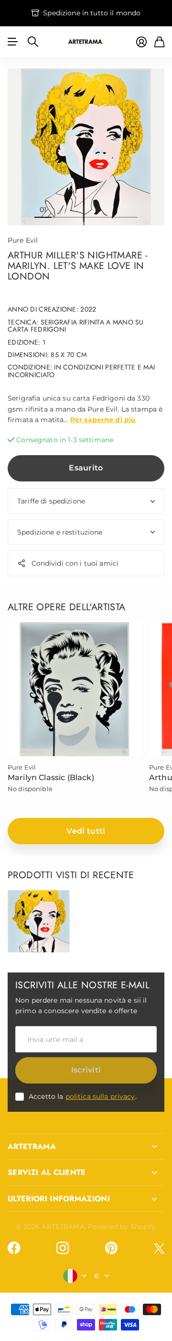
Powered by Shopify (122, 1226)
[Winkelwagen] (159, 42)
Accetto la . (83, 1096)
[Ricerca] (33, 41)
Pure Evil (23, 240)
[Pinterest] (111, 1248)
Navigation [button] (13, 41)
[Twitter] (159, 1248)
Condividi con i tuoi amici (75, 563)
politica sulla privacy (100, 1096)
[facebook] (14, 1248)
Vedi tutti (85, 831)
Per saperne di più (103, 419)
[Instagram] (62, 1248)
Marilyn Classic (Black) (51, 777)
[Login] (141, 42)
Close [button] (86, 1146)
